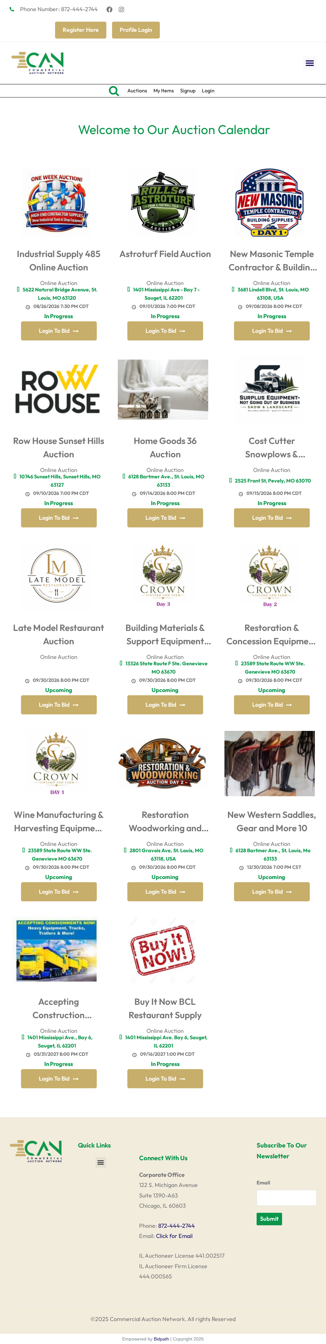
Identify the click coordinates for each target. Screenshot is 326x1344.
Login (208, 90)
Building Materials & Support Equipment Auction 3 (165, 636)
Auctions (137, 90)
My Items (163, 90)
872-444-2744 (176, 1225)
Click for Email (174, 1236)
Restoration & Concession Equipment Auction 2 (271, 636)
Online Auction (58, 283)
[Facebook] (109, 9)
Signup (187, 90)
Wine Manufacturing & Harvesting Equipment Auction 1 (59, 823)
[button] (309, 62)
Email (263, 1182)
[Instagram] (122, 9)
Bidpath (161, 1338)
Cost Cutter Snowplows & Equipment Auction (272, 449)
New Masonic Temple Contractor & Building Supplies (272, 262)
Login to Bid (54, 330)
